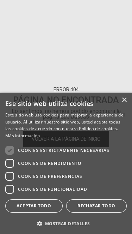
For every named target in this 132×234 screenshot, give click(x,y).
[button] (66, 223)
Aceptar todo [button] (34, 206)
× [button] (124, 100)
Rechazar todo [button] (96, 206)
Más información (22, 136)
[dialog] (66, 163)
